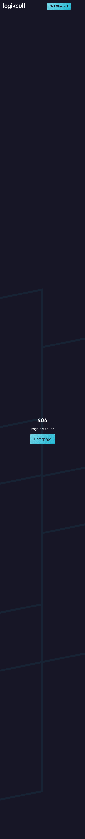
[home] (15, 6)
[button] (78, 6)
